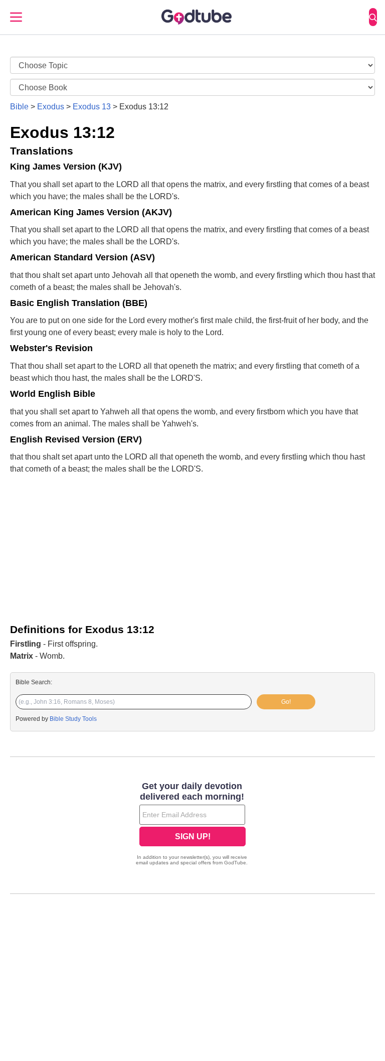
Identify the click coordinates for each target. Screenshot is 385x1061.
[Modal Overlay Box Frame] (192, 825)
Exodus (50, 106)
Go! (286, 701)
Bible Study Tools (73, 718)
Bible (19, 106)
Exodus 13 (92, 106)
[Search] (373, 17)
